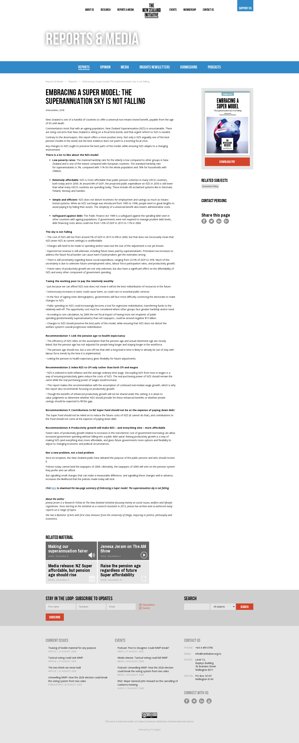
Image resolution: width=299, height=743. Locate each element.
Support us (245, 8)
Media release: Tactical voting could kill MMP (142, 659)
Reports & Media (54, 81)
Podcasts (214, 67)
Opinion (105, 67)
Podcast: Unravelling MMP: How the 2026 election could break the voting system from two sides (145, 671)
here (53, 488)
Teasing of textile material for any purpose (72, 649)
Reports (84, 67)
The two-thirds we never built (64, 669)
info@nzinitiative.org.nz (208, 653)
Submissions (188, 67)
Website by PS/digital (149, 729)
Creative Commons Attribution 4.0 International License (164, 721)
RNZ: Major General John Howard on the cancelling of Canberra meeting (147, 684)
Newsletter (149, 604)
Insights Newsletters (154, 67)
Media (125, 67)
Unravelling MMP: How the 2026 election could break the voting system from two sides (77, 681)
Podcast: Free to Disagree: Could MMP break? (143, 649)
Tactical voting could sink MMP (65, 659)
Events (146, 608)
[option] (152, 605)
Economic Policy (210, 186)
